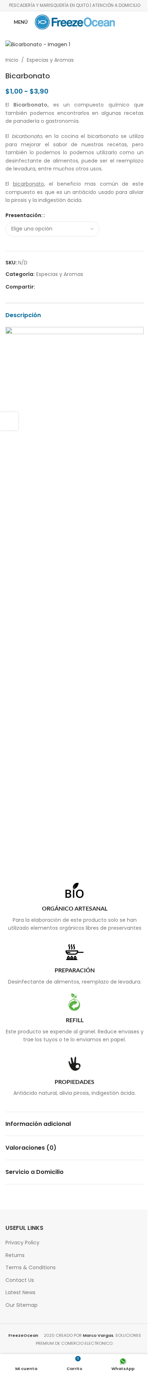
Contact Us (19, 1280)
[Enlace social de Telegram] (74, 287)
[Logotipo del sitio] (75, 21)
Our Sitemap (21, 1305)
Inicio (11, 60)
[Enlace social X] (48, 287)
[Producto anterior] (122, 60)
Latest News (20, 1292)
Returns (15, 1255)
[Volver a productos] (130, 60)
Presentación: (24, 215)
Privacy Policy (22, 1242)
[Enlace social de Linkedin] (65, 287)
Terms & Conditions (30, 1267)
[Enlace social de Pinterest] (56, 287)
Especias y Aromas (50, 60)
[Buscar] (137, 22)
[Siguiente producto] (139, 60)
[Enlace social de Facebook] (39, 287)
